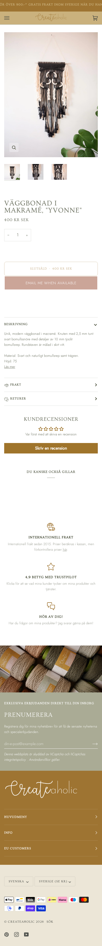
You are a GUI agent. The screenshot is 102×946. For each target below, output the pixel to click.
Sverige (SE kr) (53, 881)
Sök (50, 921)
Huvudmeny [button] (15, 817)
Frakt (15, 384)
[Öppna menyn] (12, 18)
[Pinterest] (6, 934)
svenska (17, 881)
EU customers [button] (17, 848)
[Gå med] (91, 743)
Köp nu (51, 305)
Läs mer (9, 366)
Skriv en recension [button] (51, 448)
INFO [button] (8, 832)
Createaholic (21, 921)
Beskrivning (16, 324)
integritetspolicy (15, 759)
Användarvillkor (40, 759)
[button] (51, 283)
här (65, 549)
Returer (18, 398)
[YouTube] (26, 934)
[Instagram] (16, 934)
